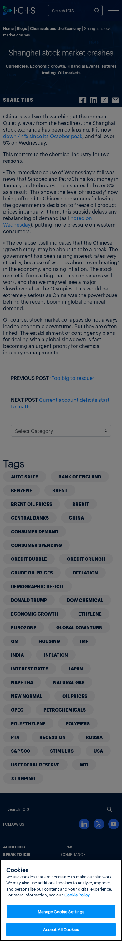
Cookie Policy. (77, 894)
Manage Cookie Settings (61, 911)
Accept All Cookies (61, 929)
